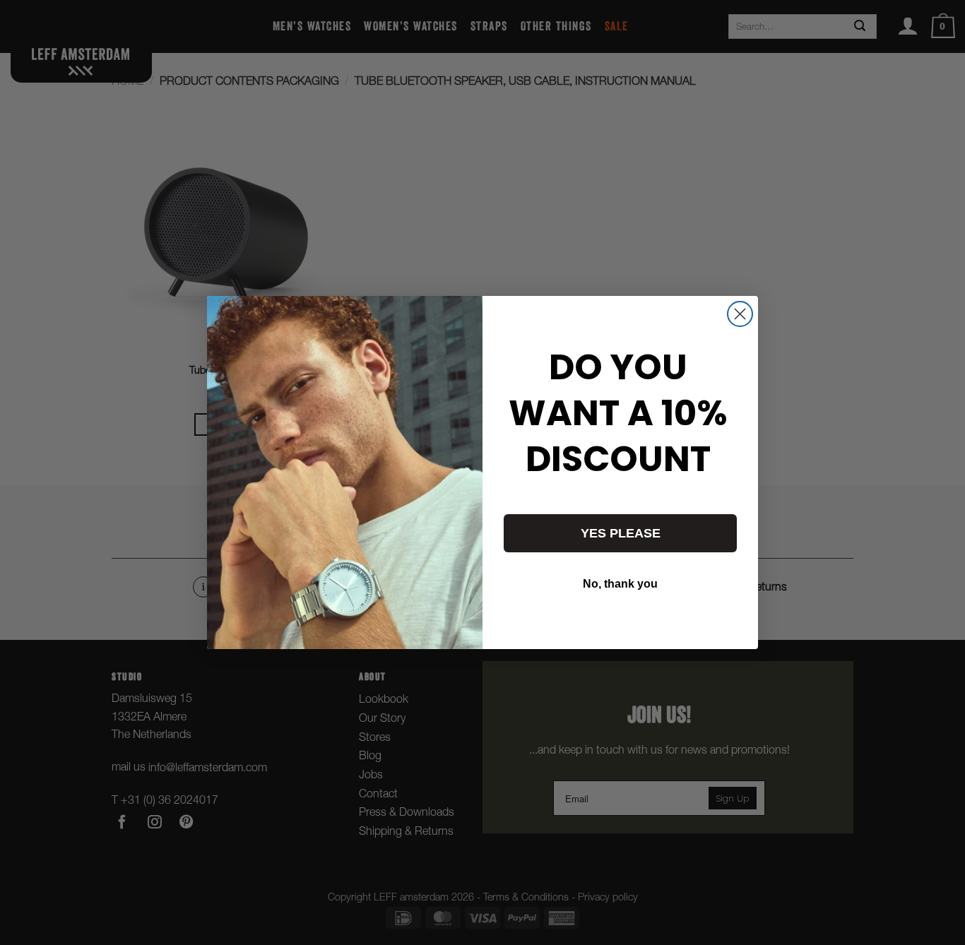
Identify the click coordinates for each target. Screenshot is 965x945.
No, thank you (620, 584)
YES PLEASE (621, 533)
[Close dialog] (740, 314)
